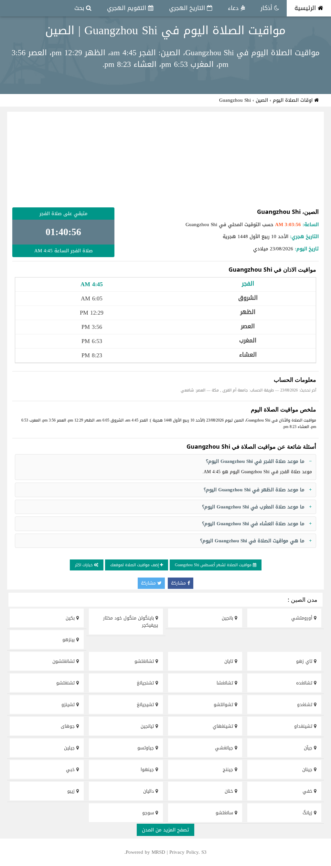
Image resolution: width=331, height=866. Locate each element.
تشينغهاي (224, 726)
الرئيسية (306, 8)
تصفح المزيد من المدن (165, 829)
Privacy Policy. (184, 852)
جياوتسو (146, 748)
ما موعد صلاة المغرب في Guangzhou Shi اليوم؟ (253, 506)
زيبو (71, 791)
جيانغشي (225, 748)
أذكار (267, 8)
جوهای (68, 726)
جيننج (229, 769)
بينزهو (69, 639)
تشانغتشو (144, 661)
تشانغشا (226, 683)
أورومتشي (302, 618)
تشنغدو (305, 704)
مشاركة (179, 583)
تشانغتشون (64, 661)
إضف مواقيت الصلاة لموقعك (135, 565)
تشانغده (305, 683)
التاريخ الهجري (188, 8)
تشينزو (68, 704)
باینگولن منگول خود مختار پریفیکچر (130, 622)
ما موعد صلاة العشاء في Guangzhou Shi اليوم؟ (253, 523)
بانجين (228, 618)
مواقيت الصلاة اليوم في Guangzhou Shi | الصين (165, 30)
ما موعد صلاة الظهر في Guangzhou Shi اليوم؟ (254, 489)
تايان (229, 661)
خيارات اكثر (84, 565)
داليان (149, 791)
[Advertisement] (165, 159)
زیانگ (308, 813)
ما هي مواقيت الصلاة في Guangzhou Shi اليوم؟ (252, 540)
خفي (308, 791)
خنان (230, 791)
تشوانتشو (224, 704)
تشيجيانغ (146, 704)
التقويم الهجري (127, 8)
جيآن (309, 748)
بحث (80, 8)
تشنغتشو (66, 683)
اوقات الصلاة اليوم (293, 100)
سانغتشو (225, 813)
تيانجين (148, 726)
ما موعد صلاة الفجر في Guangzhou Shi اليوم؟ (255, 461)
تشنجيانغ (146, 683)
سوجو (148, 813)
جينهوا (148, 769)
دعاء (234, 8)
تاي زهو (305, 661)
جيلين (70, 748)
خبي (71, 769)
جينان (308, 769)
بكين (71, 618)
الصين (262, 100)
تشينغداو (304, 726)
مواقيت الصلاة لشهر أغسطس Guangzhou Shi (214, 565)
